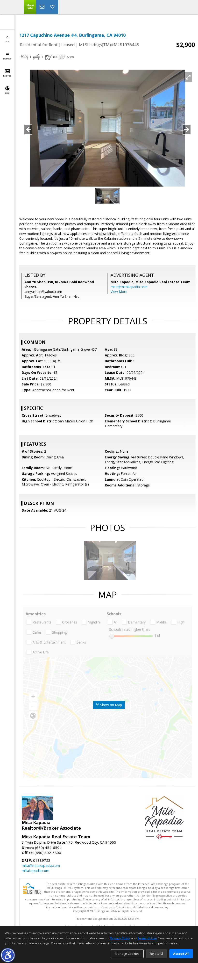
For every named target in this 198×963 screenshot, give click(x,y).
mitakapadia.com (35, 870)
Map (7, 93)
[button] (7, 955)
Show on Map (110, 704)
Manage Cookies (127, 953)
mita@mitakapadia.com (129, 286)
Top (7, 41)
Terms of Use (147, 938)
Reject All (156, 953)
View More (119, 291)
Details (7, 58)
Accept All (181, 953)
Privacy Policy (120, 938)
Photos (7, 75)
